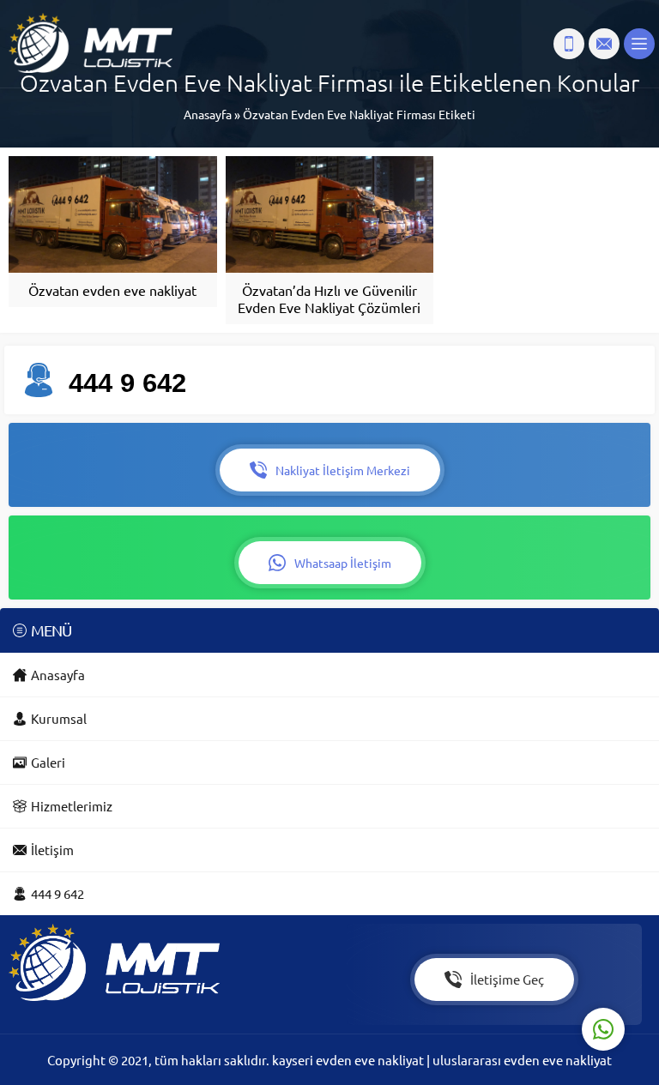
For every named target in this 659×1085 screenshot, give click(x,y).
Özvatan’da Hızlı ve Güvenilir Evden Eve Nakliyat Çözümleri (329, 298)
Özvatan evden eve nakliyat (112, 289)
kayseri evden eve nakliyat (349, 1060)
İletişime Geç (507, 979)
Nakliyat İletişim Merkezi (342, 470)
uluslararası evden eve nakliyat (522, 1060)
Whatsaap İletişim (342, 562)
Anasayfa (208, 114)
